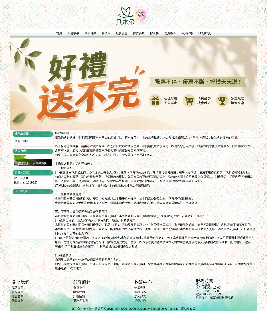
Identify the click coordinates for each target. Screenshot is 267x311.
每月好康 (187, 33)
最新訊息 (122, 33)
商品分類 (90, 33)
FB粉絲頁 (204, 33)
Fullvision (174, 308)
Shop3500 (157, 308)
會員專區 (170, 33)
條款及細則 (22, 140)
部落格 (154, 33)
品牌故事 (73, 33)
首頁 (59, 33)
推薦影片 (139, 33)
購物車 (106, 33)
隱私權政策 (188, 308)
